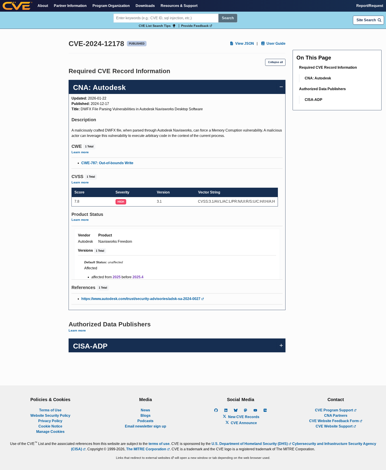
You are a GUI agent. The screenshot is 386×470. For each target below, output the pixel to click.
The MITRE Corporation (146, 449)
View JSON (244, 43)
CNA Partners (335, 415)
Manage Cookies (50, 432)
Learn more (80, 152)
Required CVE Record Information (328, 67)
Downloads (145, 6)
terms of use (159, 444)
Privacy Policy (50, 421)
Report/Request (369, 6)
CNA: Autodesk (318, 78)
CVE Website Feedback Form (334, 421)
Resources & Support (179, 6)
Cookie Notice (50, 426)
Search (228, 18)
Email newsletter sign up (145, 426)
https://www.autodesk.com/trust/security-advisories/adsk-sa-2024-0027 (141, 299)
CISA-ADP (313, 100)
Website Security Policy (50, 415)
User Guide (275, 43)
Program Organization (111, 6)
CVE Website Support (334, 426)
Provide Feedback (195, 26)
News (145, 410)
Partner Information (70, 6)
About (43, 6)
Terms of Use (50, 410)
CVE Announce (243, 423)
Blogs (146, 415)
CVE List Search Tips (155, 26)
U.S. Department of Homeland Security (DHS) (250, 444)
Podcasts (145, 421)
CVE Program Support (334, 410)
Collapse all (275, 62)
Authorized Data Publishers (322, 89)
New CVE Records (243, 417)
